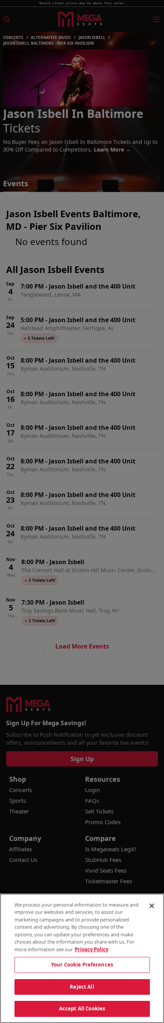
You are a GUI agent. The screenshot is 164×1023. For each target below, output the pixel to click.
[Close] (151, 905)
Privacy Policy (91, 949)
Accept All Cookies (82, 1008)
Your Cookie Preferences (82, 964)
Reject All (82, 986)
